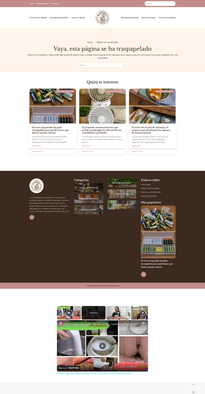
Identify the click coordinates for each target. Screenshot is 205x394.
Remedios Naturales (129, 18)
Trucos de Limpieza (167, 18)
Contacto (55, 3)
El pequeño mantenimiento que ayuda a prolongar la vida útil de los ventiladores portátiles (101, 130)
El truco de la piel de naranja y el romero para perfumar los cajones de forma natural (151, 130)
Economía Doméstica (59, 18)
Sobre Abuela (42, 3)
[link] (60, 324)
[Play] (118, 312)
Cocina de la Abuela (38, 18)
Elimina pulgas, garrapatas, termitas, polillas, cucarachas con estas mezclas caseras (102, 324)
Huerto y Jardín (78, 18)
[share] (143, 323)
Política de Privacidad (150, 188)
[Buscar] (173, 3)
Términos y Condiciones (151, 192)
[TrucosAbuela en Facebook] (31, 217)
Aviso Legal (145, 184)
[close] (193, 385)
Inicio (31, 3)
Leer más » (43, 146)
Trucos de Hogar (149, 18)
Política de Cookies (149, 196)
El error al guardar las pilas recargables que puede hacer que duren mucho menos (50, 130)
